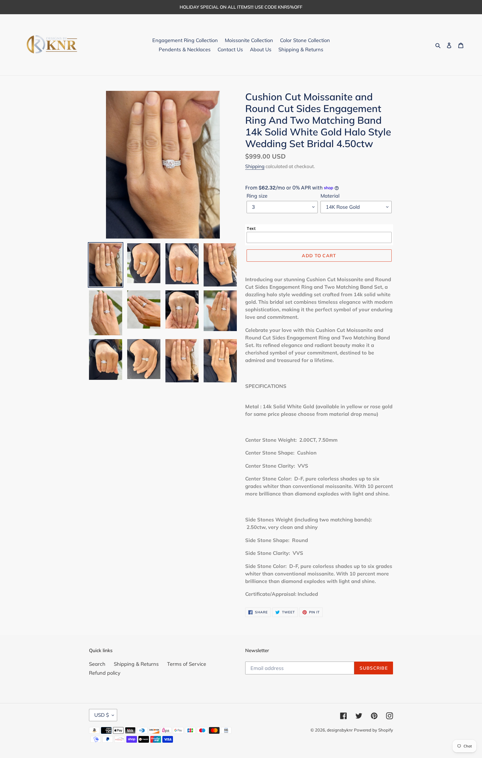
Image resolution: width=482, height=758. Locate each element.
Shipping (254, 166)
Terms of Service (186, 664)
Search (97, 664)
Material (329, 196)
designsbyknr (340, 730)
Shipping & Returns (136, 664)
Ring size (257, 196)
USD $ (101, 715)
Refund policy (104, 673)
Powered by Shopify (373, 730)
